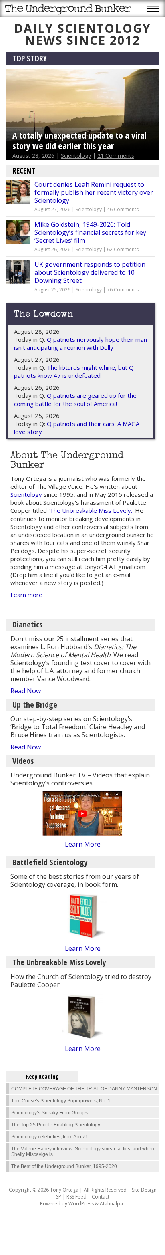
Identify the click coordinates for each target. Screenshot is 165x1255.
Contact (100, 1196)
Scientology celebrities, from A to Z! (49, 1137)
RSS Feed (76, 1196)
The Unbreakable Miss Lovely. (91, 510)
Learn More (83, 844)
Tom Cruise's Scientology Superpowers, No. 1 (61, 1101)
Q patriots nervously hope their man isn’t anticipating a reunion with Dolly (80, 343)
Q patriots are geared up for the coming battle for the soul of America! (75, 399)
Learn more (26, 595)
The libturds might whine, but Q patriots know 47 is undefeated (74, 371)
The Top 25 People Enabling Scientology (55, 1125)
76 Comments (123, 289)
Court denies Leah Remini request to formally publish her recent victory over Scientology (93, 192)
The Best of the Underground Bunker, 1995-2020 (64, 1166)
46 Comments (123, 209)
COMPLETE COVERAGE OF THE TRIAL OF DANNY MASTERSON (84, 1089)
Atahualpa (111, 1203)
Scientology (76, 155)
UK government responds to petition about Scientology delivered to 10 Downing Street (89, 272)
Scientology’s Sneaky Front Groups (49, 1113)
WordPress (81, 1203)
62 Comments (123, 249)
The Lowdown (43, 314)
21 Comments (115, 155)
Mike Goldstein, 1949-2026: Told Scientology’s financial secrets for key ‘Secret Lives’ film (90, 232)
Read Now (25, 690)
